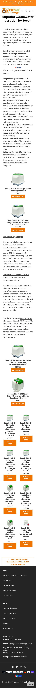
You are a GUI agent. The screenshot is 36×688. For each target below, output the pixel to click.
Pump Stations (9, 590)
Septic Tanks (8, 585)
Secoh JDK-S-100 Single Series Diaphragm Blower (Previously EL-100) (10, 464)
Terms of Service (10, 608)
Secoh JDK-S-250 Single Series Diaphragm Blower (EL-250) (10, 533)
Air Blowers (7, 595)
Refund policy (9, 618)
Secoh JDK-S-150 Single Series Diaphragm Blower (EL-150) (10, 498)
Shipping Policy (9, 613)
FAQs (5, 623)
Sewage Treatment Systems (15, 575)
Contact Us (8, 628)
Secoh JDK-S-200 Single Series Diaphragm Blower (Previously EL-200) (18, 396)
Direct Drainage (13, 682)
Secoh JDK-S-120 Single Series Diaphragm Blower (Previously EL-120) (18, 222)
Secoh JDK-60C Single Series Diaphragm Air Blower (26, 532)
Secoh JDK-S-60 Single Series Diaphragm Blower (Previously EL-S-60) (18, 362)
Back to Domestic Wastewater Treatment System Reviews (18, 562)
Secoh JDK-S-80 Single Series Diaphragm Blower (18, 190)
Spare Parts (8, 580)
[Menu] (33, 10)
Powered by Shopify (27, 682)
